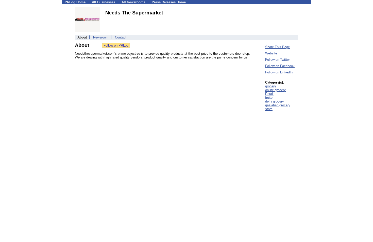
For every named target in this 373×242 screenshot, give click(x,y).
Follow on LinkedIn (279, 72)
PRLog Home (75, 2)
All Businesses (103, 2)
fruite (269, 97)
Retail (269, 94)
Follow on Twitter (277, 60)
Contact (120, 37)
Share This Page (277, 47)
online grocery (275, 90)
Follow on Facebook (280, 66)
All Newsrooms (133, 2)
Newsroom (101, 37)
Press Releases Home (169, 2)
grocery (270, 86)
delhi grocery (274, 101)
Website (271, 53)
